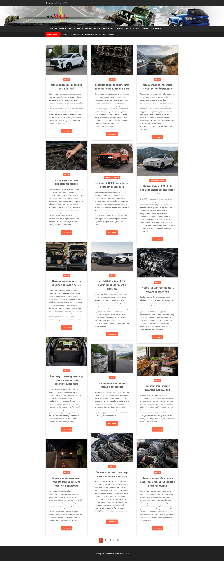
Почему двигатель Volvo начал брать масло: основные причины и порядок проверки (157, 481)
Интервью (78, 29)
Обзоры (136, 29)
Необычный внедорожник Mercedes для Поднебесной (84, 34)
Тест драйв (155, 29)
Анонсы (53, 29)
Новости (119, 29)
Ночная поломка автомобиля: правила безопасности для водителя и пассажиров (66, 481)
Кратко (88, 29)
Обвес (128, 29)
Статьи (145, 29)
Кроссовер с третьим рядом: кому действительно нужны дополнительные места (66, 379)
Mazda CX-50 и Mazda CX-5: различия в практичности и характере (112, 284)
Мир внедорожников (103, 29)
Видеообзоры (65, 29)
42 (118, 540)
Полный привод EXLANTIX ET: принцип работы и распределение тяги (157, 189)
